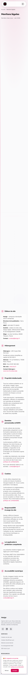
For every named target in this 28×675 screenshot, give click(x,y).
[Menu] (22, 4)
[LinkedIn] (6, 629)
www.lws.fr (13, 366)
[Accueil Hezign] (5, 3)
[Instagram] (2, 629)
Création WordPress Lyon (7, 640)
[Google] (10, 629)
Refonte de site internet (7, 642)
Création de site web (6, 637)
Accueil (3, 9)
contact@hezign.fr (14, 338)
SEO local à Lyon (5, 648)
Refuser (7, 670)
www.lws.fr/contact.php (10, 371)
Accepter (15, 670)
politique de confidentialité (11, 462)
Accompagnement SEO (7, 645)
